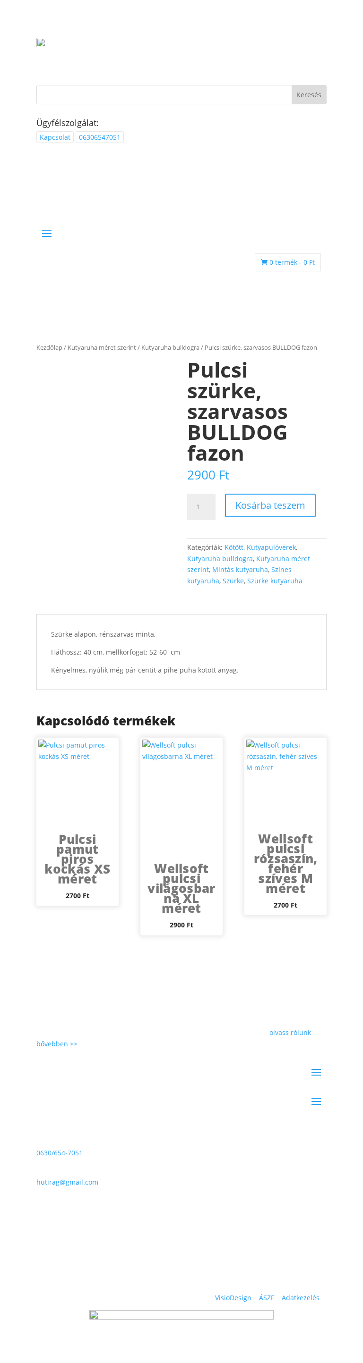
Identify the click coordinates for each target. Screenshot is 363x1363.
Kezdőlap (49, 347)
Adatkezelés (301, 1297)
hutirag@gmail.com (67, 1182)
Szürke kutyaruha (274, 580)
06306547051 (100, 137)
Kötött (234, 547)
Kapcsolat (55, 137)
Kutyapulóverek (271, 547)
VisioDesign (233, 1297)
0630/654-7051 (59, 1152)
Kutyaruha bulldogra (170, 347)
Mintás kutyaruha (240, 569)
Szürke (233, 580)
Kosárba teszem (270, 505)
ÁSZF (266, 1297)
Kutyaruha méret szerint (102, 347)
